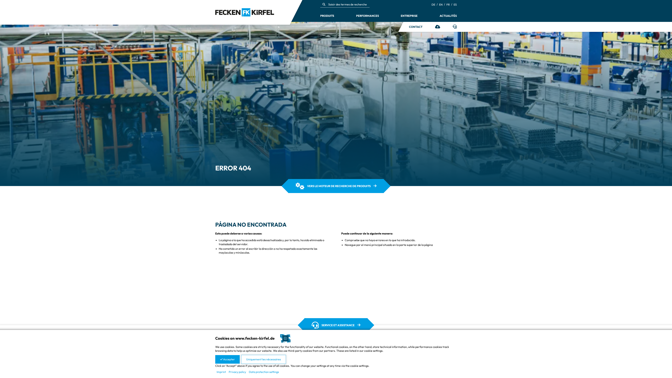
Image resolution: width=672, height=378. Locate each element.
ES (455, 4)
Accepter (229, 359)
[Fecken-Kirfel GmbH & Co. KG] (244, 12)
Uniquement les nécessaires (263, 359)
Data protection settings (264, 372)
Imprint (221, 372)
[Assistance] (455, 27)
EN (441, 4)
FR (448, 4)
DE (433, 4)
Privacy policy (237, 372)
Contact (415, 27)
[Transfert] (437, 27)
